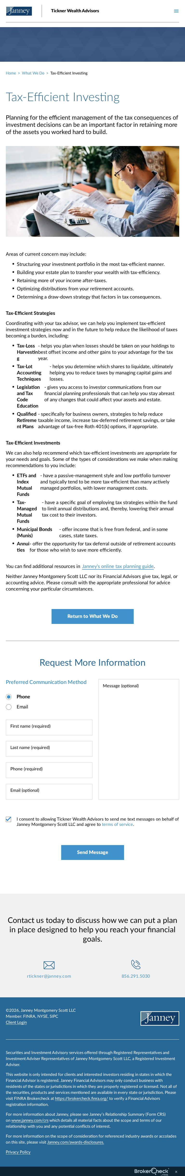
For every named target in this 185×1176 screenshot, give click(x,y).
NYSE (42, 1016)
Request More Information (92, 662)
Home (11, 73)
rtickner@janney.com (49, 976)
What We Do (33, 73)
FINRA (29, 1016)
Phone (23, 697)
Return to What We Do (92, 616)
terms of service (117, 825)
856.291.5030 (136, 976)
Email (22, 707)
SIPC (54, 1016)
